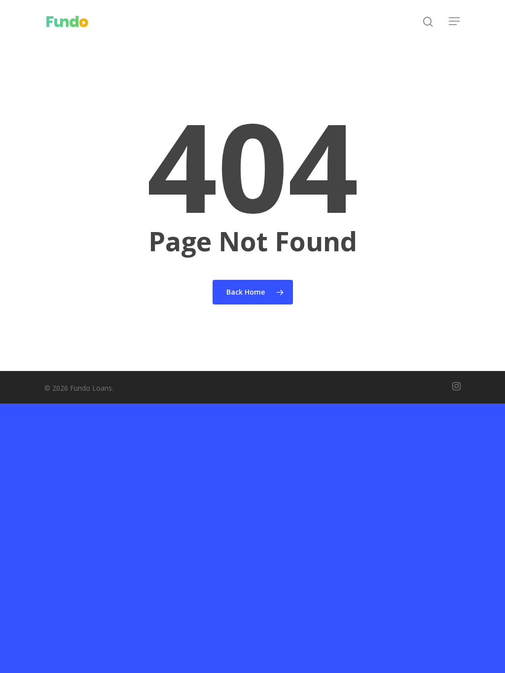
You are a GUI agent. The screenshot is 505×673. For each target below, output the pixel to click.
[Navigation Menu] (455, 21)
